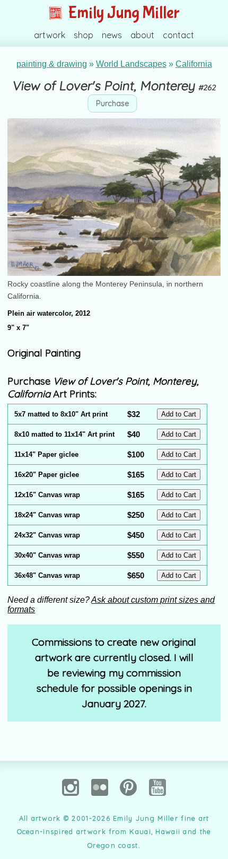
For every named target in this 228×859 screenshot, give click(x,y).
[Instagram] (70, 801)
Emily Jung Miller (122, 13)
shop (83, 35)
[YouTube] (157, 801)
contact (178, 35)
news (112, 35)
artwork (49, 35)
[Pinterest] (128, 801)
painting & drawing (51, 63)
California (194, 63)
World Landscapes (131, 63)
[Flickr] (99, 801)
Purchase (112, 103)
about (142, 35)
